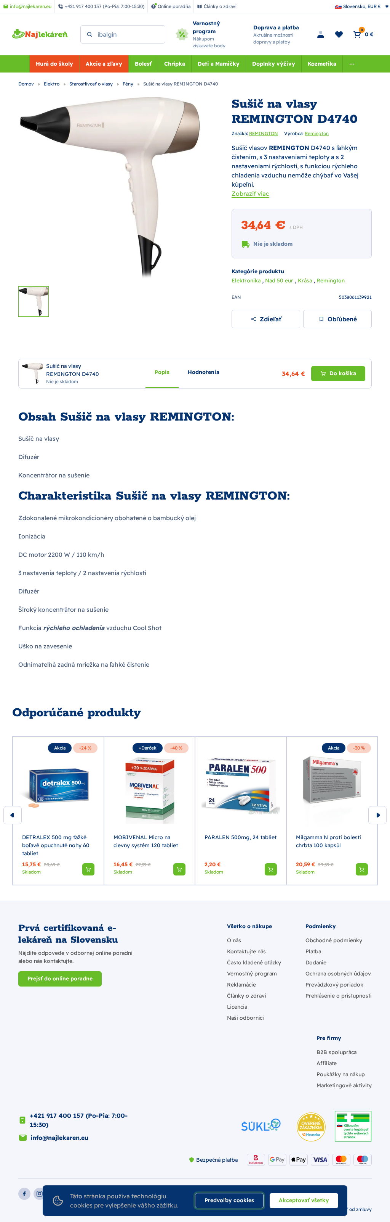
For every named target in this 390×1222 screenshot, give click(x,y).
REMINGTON (263, 133)
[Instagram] (40, 1194)
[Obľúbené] (339, 34)
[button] (88, 869)
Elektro (52, 84)
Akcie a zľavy (104, 63)
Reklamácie (241, 984)
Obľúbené (342, 319)
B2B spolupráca (336, 1052)
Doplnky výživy (273, 63)
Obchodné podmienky (333, 940)
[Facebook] (24, 1194)
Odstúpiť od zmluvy (350, 1209)
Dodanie (315, 962)
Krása (305, 280)
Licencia (237, 1006)
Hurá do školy (54, 63)
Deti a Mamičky (219, 63)
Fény (128, 84)
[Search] (89, 34)
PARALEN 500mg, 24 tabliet (241, 837)
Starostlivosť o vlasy (91, 84)
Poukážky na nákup (340, 1074)
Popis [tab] (162, 372)
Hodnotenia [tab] (203, 372)
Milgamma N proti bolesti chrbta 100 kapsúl (328, 841)
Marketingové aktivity (344, 1085)
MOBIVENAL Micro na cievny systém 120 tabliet (145, 841)
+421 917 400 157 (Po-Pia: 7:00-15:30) (79, 1120)
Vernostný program (252, 973)
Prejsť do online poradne (60, 978)
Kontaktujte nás (246, 951)
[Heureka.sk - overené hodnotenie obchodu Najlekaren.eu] (311, 1126)
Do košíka (342, 373)
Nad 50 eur (280, 280)
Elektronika (247, 280)
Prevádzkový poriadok (334, 984)
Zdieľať (270, 319)
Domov (26, 84)
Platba (313, 951)
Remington (317, 133)
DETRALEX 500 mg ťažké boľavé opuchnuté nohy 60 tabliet (56, 845)
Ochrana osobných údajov (338, 973)
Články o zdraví (246, 995)
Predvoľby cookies (229, 1200)
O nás (234, 940)
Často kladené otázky (254, 962)
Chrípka (174, 63)
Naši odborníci (245, 1017)
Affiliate (326, 1063)
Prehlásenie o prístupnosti (338, 995)
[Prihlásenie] (320, 34)
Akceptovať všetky (304, 1200)
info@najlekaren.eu (59, 1137)
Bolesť (143, 63)
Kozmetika (322, 63)
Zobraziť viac (250, 193)
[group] (58, 811)
